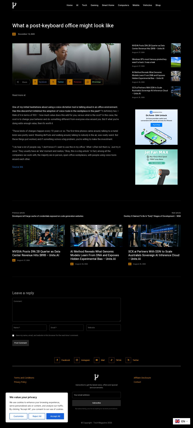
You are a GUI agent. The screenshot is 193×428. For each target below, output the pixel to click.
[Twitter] (128, 360)
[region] (37, 407)
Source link (17, 167)
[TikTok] (111, 360)
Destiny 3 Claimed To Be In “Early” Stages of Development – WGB (152, 216)
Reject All (37, 416)
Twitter (136, 360)
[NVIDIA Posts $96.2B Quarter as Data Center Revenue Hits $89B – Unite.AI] (176, 48)
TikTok (118, 360)
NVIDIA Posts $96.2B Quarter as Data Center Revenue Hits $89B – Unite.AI (148, 47)
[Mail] (96, 360)
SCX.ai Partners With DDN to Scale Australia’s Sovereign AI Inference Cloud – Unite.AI (150, 90)
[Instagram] (77, 360)
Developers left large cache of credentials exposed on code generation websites (47, 216)
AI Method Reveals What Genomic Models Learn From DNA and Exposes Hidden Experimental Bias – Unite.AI (148, 75)
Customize (18, 416)
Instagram (85, 360)
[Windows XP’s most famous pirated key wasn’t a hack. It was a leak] (176, 62)
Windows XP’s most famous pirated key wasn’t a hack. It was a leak (149, 61)
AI (14, 34)
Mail (103, 360)
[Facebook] (57, 360)
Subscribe (96, 403)
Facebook (66, 360)
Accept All (55, 416)
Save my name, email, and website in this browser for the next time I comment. (47, 335)
